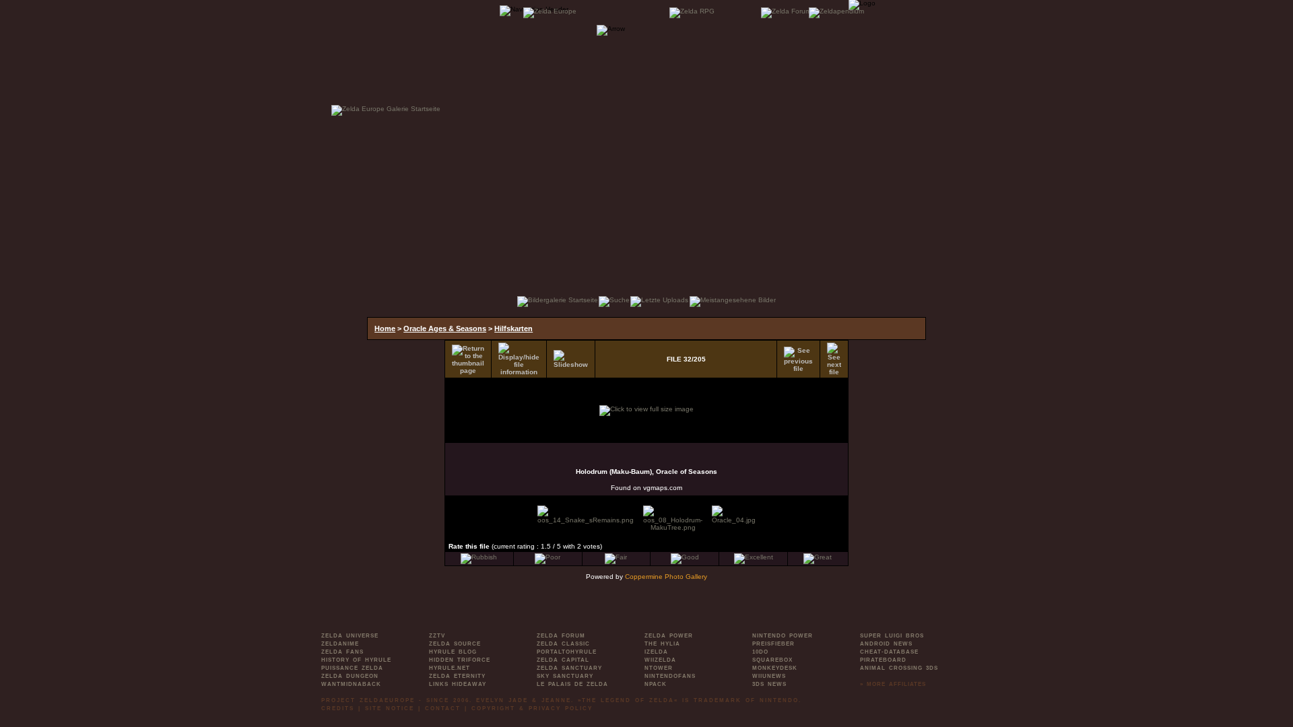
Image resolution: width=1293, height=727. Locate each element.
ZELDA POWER (668, 636)
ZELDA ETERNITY (457, 676)
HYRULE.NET (449, 668)
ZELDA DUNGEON (349, 676)
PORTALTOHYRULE (567, 652)
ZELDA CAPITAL (563, 660)
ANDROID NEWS (886, 644)
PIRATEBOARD (883, 660)
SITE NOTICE (389, 708)
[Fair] (616, 557)
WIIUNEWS (769, 676)
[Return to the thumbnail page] (468, 359)
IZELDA (656, 652)
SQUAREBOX (772, 660)
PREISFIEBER (773, 644)
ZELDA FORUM (561, 636)
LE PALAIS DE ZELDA (572, 684)
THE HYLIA (662, 644)
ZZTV (437, 636)
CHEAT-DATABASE (889, 652)
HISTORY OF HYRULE (356, 660)
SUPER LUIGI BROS (892, 636)
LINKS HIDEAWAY (457, 684)
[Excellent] (753, 557)
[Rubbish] (479, 557)
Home (384, 328)
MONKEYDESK (774, 668)
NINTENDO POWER (782, 636)
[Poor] (547, 557)
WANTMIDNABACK (351, 684)
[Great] (817, 557)
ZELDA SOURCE (455, 644)
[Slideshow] (571, 359)
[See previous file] (798, 359)
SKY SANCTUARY (565, 676)
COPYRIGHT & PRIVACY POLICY (532, 708)
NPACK (655, 684)
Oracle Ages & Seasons (444, 328)
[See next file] (834, 359)
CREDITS (337, 708)
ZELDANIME (340, 644)
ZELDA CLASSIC (563, 644)
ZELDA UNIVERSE (349, 636)
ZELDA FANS (342, 652)
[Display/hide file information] (519, 359)
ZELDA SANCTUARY (569, 668)
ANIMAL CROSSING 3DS (899, 668)
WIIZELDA (660, 660)
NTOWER (658, 668)
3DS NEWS (769, 684)
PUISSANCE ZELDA (352, 668)
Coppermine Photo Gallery (666, 576)
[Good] (685, 557)
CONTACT (443, 708)
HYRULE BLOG (453, 652)
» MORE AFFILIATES (893, 684)
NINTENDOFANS (670, 676)
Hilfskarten (513, 328)
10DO (760, 652)
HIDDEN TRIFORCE (459, 660)
